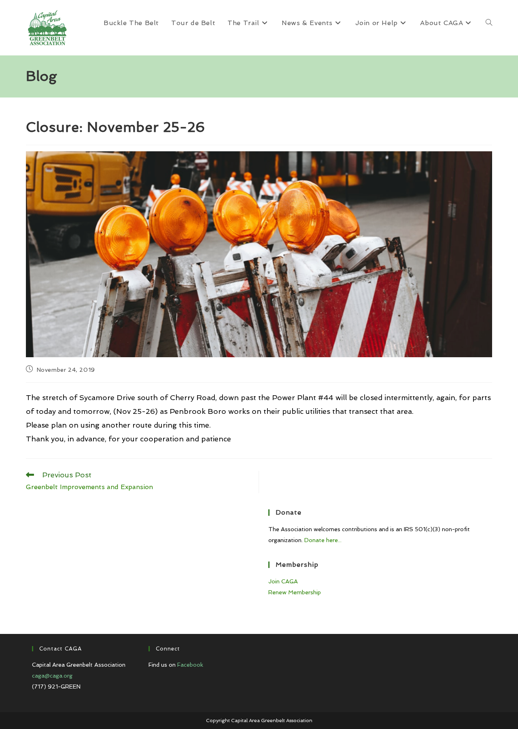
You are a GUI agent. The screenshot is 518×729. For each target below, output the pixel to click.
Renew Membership (294, 592)
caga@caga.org (52, 675)
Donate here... (323, 540)
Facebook (190, 664)
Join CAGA (283, 581)
